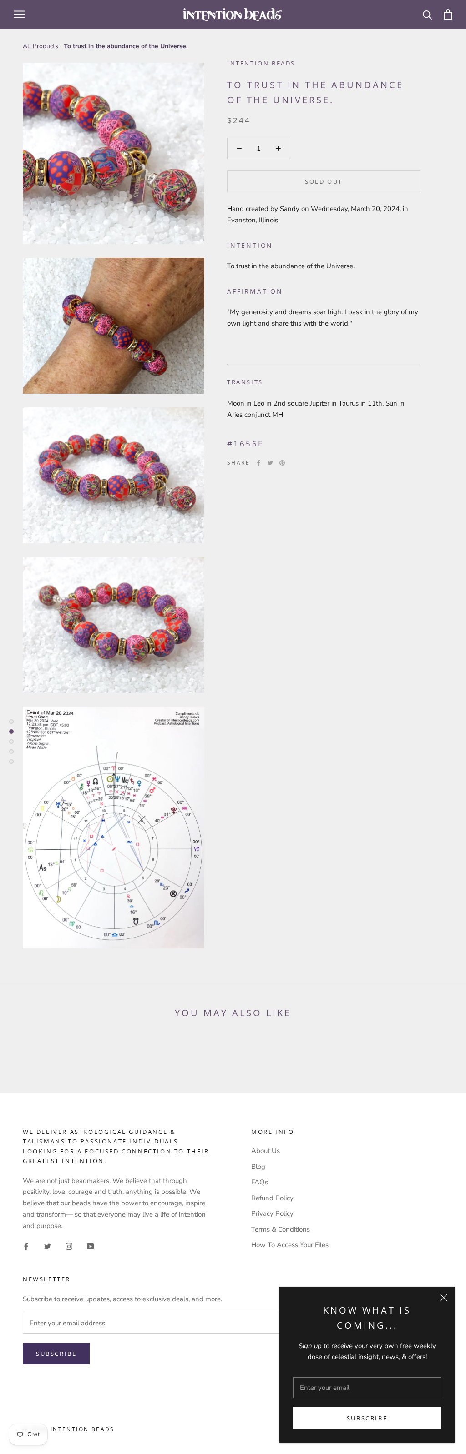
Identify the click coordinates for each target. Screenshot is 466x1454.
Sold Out (324, 181)
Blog (258, 1166)
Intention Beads (261, 63)
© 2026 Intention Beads (69, 1429)
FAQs (259, 1182)
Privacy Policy (272, 1213)
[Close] (444, 1298)
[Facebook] (258, 463)
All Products (40, 46)
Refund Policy (272, 1198)
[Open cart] (448, 14)
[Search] (427, 14)
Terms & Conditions (280, 1229)
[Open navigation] (19, 14)
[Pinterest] (282, 463)
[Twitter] (270, 463)
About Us (265, 1150)
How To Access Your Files (290, 1244)
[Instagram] (69, 1246)
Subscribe (367, 1418)
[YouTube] (90, 1246)
